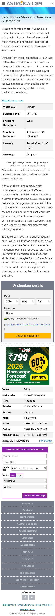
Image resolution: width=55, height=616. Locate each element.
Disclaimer (8, 604)
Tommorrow (16, 100)
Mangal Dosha (27, 545)
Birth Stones (27, 565)
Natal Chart (27, 558)
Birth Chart (27, 538)
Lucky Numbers (27, 586)
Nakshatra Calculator (27, 524)
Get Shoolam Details (27, 335)
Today (5, 100)
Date (7, 295)
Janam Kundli (27, 551)
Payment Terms (27, 609)
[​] (3, 3)
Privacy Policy (43, 604)
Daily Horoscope (28, 517)
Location (9, 308)
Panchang (27, 510)
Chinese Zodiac (27, 572)
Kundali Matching (28, 531)
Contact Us (27, 503)
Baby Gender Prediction (27, 579)
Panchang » (46, 440)
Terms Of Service (25, 604)
